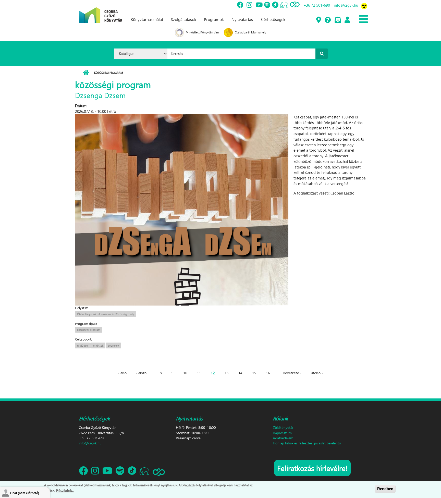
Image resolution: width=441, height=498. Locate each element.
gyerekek (113, 345)
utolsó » (317, 372)
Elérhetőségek (273, 19)
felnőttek (97, 345)
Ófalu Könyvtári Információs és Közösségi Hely (105, 314)
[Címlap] (100, 11)
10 (185, 372)
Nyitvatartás (242, 19)
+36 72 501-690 (316, 5)
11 (199, 372)
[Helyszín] (318, 20)
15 (254, 372)
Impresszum (282, 432)
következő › (292, 372)
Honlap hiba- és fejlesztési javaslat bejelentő (307, 443)
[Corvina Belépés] (347, 20)
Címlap (86, 72)
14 (240, 372)
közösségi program (88, 329)
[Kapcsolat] (337, 20)
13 (227, 372)
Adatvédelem (283, 437)
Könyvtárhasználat (147, 19)
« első (122, 372)
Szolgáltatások (183, 19)
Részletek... (65, 490)
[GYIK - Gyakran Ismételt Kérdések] (328, 20)
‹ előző (141, 372)
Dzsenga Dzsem (100, 95)
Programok (214, 19)
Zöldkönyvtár (283, 427)
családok (82, 345)
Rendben (385, 489)
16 (268, 372)
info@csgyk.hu (346, 5)
